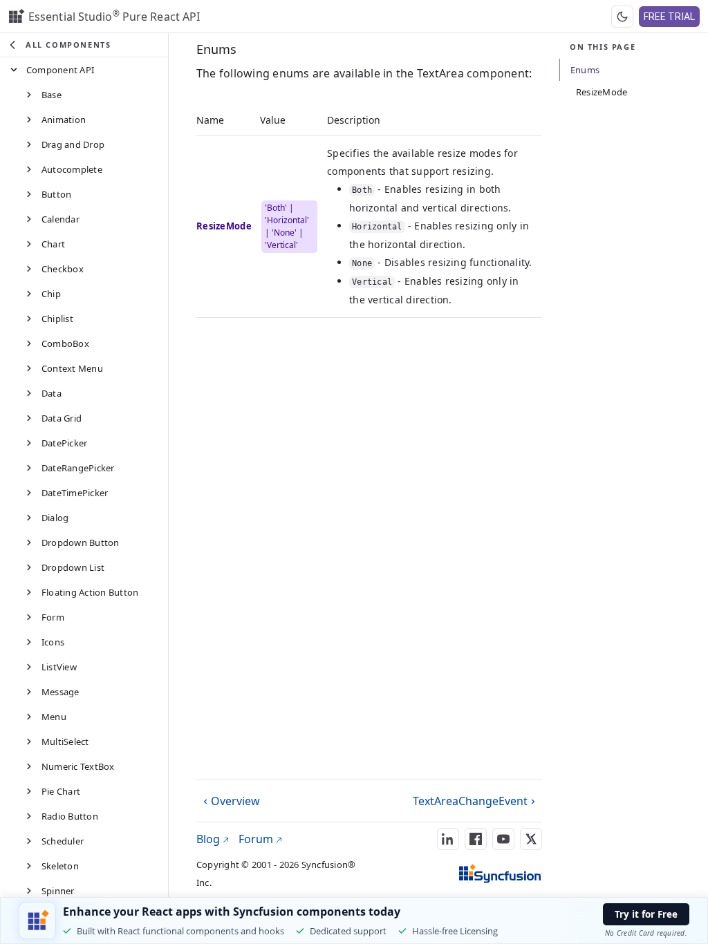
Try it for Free (646, 914)
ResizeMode (601, 92)
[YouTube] (503, 839)
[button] (84, 45)
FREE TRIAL (670, 16)
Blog (209, 839)
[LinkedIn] (448, 839)
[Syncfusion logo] (500, 873)
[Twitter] (531, 839)
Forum (257, 839)
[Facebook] (476, 839)
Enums (216, 49)
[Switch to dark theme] (622, 17)
